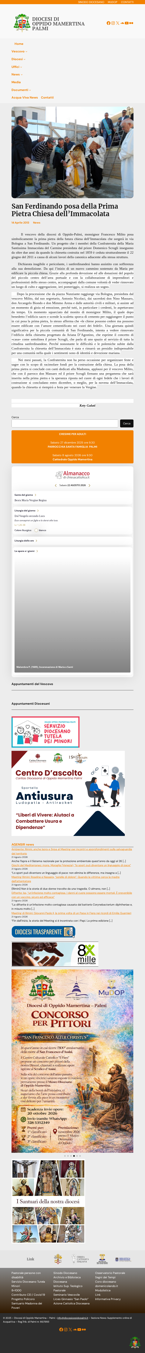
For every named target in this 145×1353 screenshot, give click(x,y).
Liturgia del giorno (72, 520)
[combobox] (65, 423)
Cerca (15, 417)
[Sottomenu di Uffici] (21, 67)
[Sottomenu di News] (22, 74)
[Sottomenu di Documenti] (30, 90)
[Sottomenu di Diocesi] (24, 59)
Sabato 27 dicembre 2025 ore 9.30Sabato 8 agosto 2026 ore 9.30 (72, 446)
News (36, 222)
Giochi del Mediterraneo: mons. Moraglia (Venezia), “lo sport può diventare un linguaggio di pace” (71, 865)
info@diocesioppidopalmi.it (72, 1318)
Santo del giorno (72, 497)
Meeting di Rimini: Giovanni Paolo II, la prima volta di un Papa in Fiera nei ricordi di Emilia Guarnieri (71, 913)
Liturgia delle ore (72, 541)
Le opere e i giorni (72, 611)
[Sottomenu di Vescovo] (26, 51)
